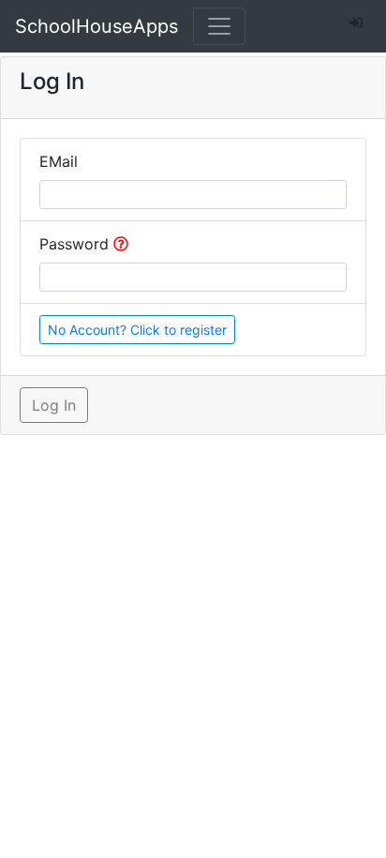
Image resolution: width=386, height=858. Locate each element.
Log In (54, 405)
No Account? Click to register (137, 330)
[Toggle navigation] (219, 26)
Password (76, 243)
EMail (58, 161)
